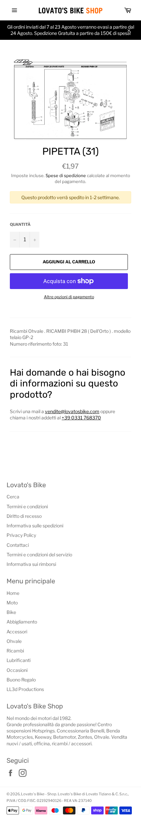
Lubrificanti (18, 660)
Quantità (20, 224)
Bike (11, 612)
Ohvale (14, 641)
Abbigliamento (22, 621)
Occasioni (17, 670)
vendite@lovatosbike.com (72, 411)
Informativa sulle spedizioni (35, 525)
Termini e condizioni (27, 506)
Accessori (17, 631)
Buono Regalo (21, 679)
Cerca (13, 496)
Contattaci (18, 545)
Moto (12, 602)
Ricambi (15, 650)
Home (13, 593)
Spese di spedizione (66, 175)
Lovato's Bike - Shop (38, 794)
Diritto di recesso (24, 516)
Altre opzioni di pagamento (69, 296)
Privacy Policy (21, 535)
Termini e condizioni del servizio (39, 554)
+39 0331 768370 (81, 417)
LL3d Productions (25, 689)
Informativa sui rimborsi (31, 564)
